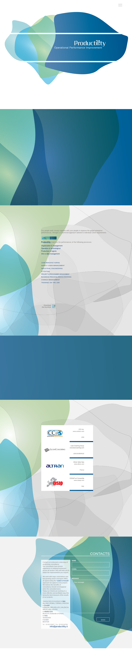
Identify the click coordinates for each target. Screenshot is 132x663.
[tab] (57, 262)
